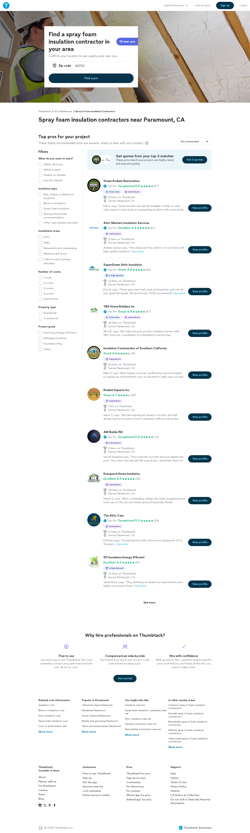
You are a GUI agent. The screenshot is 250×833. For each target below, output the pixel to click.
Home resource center (96, 795)
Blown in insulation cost (51, 710)
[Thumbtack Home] (6, 5)
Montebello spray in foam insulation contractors (187, 723)
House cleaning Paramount (96, 715)
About (42, 777)
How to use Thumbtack (97, 773)
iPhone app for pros (138, 795)
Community (133, 782)
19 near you (127, 41)
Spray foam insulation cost (53, 721)
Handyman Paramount (94, 710)
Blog (41, 798)
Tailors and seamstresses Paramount (101, 726)
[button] (110, 186)
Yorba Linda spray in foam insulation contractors (188, 740)
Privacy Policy (178, 786)
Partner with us (47, 781)
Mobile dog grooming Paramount (100, 721)
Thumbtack (44, 111)
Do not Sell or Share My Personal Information (190, 801)
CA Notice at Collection (185, 795)
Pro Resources (135, 786)
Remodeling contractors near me (143, 729)
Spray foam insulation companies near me (145, 712)
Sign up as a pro (136, 777)
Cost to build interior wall (52, 726)
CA (55, 111)
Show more (45, 731)
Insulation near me (135, 705)
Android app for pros (139, 799)
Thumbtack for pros (138, 773)
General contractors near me (140, 724)
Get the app (90, 782)
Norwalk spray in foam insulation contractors (186, 715)
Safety (174, 777)
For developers (47, 785)
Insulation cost (46, 705)
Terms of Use (178, 782)
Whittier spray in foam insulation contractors (186, 732)
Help (173, 773)
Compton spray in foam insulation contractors (186, 706)
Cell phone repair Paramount (97, 705)
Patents (175, 791)
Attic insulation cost (49, 715)
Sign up (87, 777)
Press (41, 794)
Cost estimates (92, 791)
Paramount (66, 111)
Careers (43, 790)
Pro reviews (133, 791)
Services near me (93, 786)
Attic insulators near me (138, 719)
